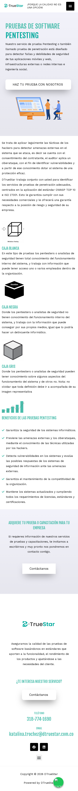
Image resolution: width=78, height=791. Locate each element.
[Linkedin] (44, 747)
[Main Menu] (70, 6)
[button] (39, 568)
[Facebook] (34, 747)
